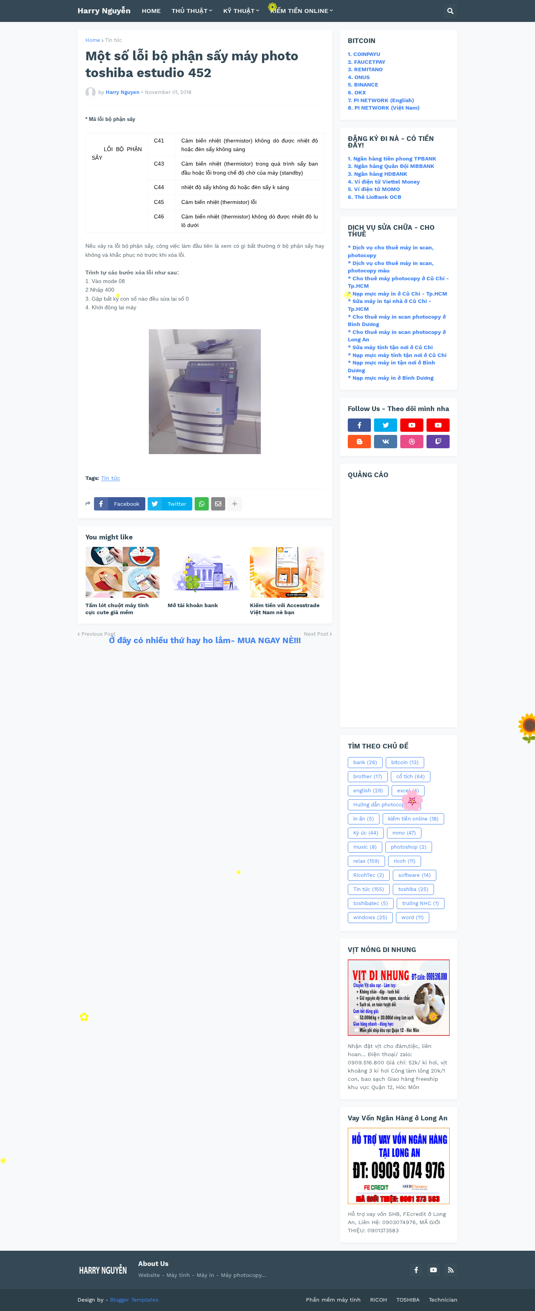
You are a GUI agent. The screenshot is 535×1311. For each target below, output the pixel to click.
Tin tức (113, 40)
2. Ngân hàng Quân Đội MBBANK (391, 166)
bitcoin (405, 762)
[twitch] (438, 441)
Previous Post (98, 634)
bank (365, 762)
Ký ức (365, 833)
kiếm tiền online (413, 819)
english (368, 790)
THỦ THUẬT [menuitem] (190, 10)
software (414, 875)
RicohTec (368, 875)
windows (370, 917)
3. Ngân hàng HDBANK (377, 174)
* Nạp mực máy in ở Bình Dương (391, 378)
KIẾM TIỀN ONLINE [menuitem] (299, 10)
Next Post (316, 634)
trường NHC (420, 903)
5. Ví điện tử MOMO (374, 189)
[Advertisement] (399, 602)
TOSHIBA (407, 1300)
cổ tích (410, 776)
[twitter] (385, 425)
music (365, 847)
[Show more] (235, 503)
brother (367, 776)
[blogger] (359, 441)
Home (92, 40)
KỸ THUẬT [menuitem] (239, 10)
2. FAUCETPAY (366, 62)
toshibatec (370, 903)
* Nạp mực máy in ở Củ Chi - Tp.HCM (397, 293)
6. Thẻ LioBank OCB (374, 197)
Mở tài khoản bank (193, 605)
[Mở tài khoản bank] (205, 572)
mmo (404, 833)
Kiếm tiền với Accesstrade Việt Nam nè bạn (285, 608)
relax (366, 861)
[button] (450, 11)
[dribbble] (411, 441)
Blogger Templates (134, 1300)
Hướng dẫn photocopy (384, 805)
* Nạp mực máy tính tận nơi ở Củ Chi (397, 355)
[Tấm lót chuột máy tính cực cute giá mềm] (122, 572)
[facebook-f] (359, 425)
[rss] (450, 1270)
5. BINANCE (363, 84)
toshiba (413, 889)
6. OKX (357, 92)
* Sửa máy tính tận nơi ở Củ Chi (390, 347)
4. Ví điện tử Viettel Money (384, 182)
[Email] (218, 503)
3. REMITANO (365, 69)
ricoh (405, 861)
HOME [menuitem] (151, 10)
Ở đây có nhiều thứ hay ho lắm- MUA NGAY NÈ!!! (205, 640)
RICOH (378, 1300)
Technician (443, 1300)
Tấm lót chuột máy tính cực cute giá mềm (117, 608)
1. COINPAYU (364, 54)
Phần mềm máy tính (333, 1300)
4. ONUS (359, 77)
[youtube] (411, 425)
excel (408, 790)
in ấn (363, 819)
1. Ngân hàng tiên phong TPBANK (392, 158)
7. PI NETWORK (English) (381, 100)
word (412, 917)
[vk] (385, 441)
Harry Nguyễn (104, 10)
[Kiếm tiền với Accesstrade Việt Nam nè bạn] (287, 572)
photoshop (409, 847)
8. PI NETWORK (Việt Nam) (383, 108)
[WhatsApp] (202, 503)
